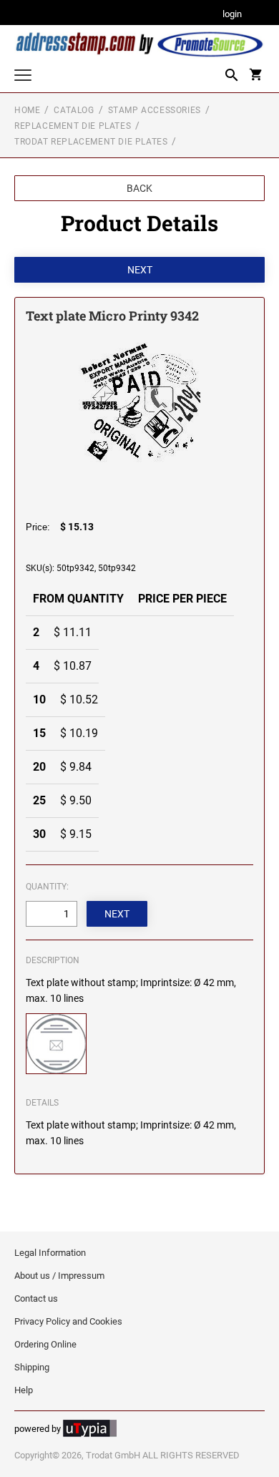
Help (23, 1390)
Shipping (31, 1367)
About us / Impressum (59, 1275)
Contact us (36, 1298)
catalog (74, 110)
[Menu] (23, 77)
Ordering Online (45, 1344)
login (232, 14)
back (139, 188)
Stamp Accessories (154, 110)
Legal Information (50, 1252)
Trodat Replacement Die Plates (90, 142)
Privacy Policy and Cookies (68, 1321)
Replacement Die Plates (72, 126)
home (27, 110)
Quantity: (47, 887)
